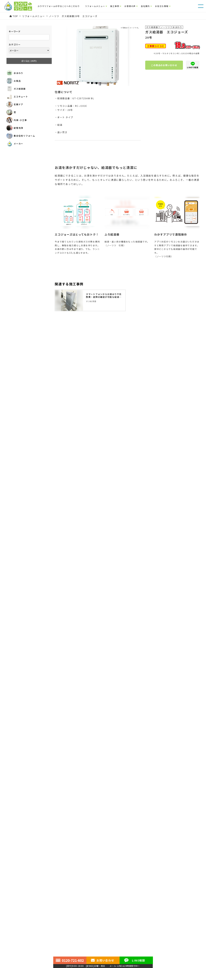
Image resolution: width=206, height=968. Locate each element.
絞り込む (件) (29, 61)
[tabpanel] (90, 300)
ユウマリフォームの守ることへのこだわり (59, 6)
